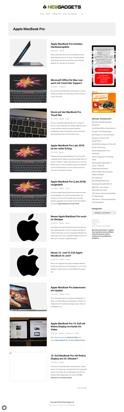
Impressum (95, 220)
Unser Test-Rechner (70, 14)
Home (42, 14)
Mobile (62, 51)
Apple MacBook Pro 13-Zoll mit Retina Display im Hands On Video (68, 326)
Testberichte (56, 14)
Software (62, 87)
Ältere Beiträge (82, 388)
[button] (4, 407)
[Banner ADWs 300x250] (104, 103)
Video (67, 119)
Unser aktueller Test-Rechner (101, 226)
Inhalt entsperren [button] (103, 70)
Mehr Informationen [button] (104, 66)
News (48, 14)
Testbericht (69, 333)
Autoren (94, 224)
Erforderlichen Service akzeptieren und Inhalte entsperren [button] (103, 79)
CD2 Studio (71, 405)
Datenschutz (96, 222)
